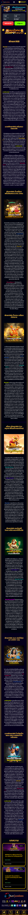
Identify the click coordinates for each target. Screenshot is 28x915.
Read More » (8, 860)
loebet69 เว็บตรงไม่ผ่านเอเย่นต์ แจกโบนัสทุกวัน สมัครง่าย (13, 877)
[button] (14, 2)
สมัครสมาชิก (8, 23)
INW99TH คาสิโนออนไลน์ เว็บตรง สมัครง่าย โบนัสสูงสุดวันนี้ (13, 855)
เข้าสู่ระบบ (20, 23)
